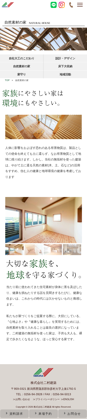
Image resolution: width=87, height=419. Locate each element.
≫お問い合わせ (21, 399)
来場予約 (45, 413)
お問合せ (74, 413)
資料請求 (16, 413)
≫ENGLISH (67, 399)
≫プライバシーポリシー (46, 399)
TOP (7, 80)
